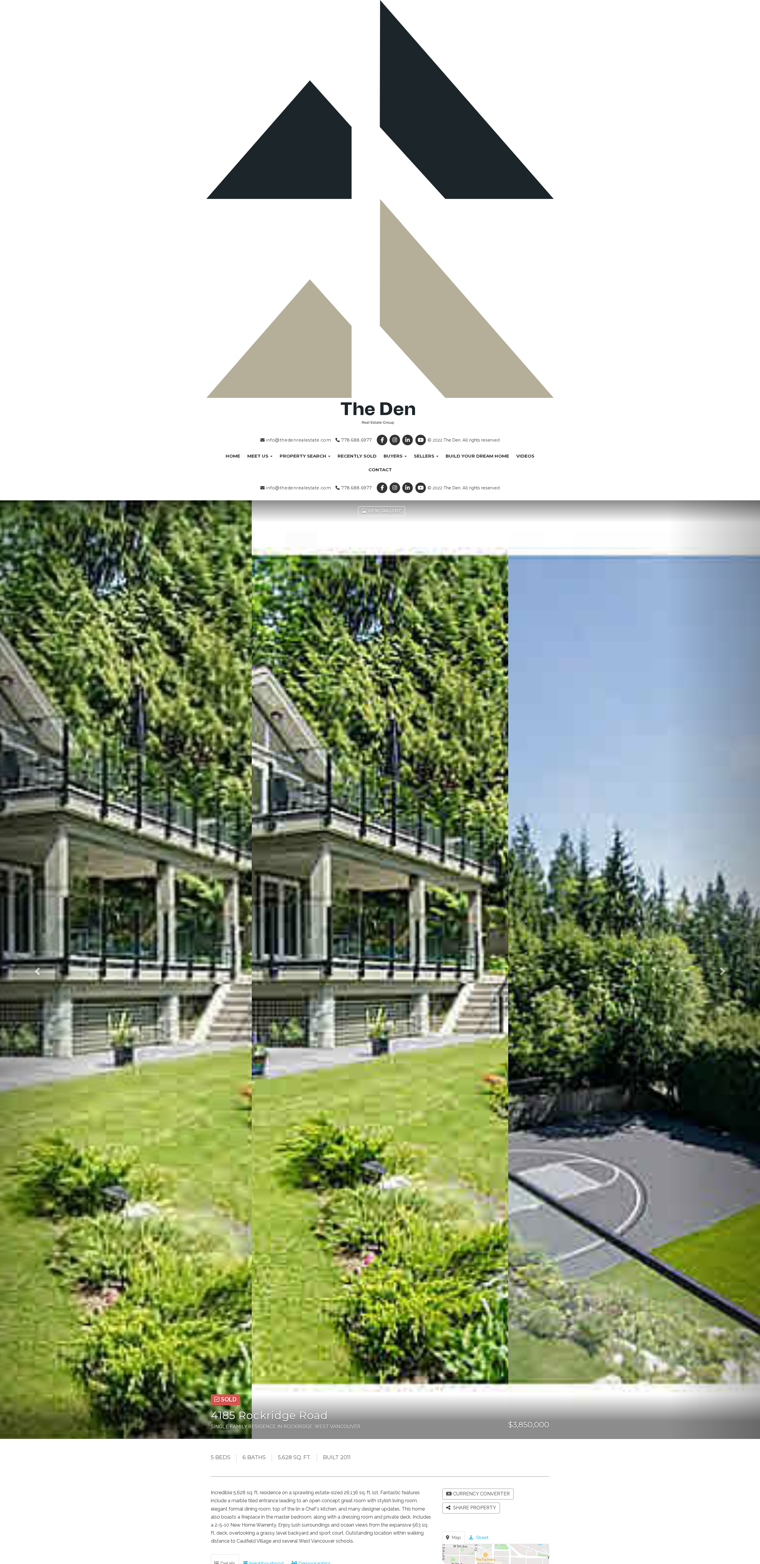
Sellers (425, 456)
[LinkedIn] (408, 440)
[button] (45, 969)
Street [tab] (481, 1537)
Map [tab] (456, 1537)
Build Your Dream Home (477, 456)
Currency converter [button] (481, 1494)
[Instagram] (395, 440)
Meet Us (258, 456)
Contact (380, 469)
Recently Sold (357, 456)
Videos (525, 456)
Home (233, 456)
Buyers (394, 456)
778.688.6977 (356, 440)
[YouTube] (421, 440)
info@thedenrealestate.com (298, 440)
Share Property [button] (474, 1508)
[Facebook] (382, 440)
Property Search (303, 456)
